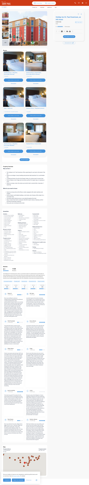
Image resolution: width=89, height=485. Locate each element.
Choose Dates (39, 3)
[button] (24, 466)
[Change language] (75, 3)
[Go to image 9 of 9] (16, 70)
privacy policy (16, 476)
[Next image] (21, 61)
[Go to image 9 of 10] (38, 141)
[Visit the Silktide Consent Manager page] (36, 480)
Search (5, 7)
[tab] (34, 7)
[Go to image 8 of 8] (38, 70)
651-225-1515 (42, 450)
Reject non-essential (18, 480)
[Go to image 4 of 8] (35, 70)
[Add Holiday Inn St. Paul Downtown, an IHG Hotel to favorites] (78, 14)
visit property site (68, 42)
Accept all (7, 480)
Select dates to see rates (69, 36)
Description (13, 83)
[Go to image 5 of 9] (13, 70)
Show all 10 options (25, 159)
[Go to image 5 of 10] (35, 141)
